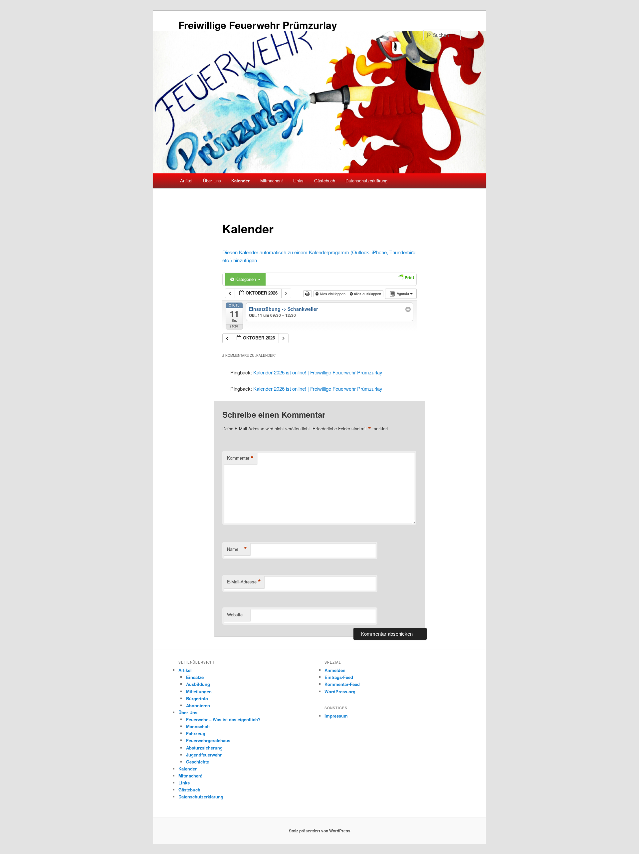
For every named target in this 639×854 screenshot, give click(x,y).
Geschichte (197, 761)
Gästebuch (324, 180)
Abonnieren (198, 705)
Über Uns (212, 180)
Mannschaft (198, 726)
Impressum (336, 716)
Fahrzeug (195, 733)
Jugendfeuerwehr (204, 754)
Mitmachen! (271, 180)
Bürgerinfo (197, 698)
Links (298, 180)
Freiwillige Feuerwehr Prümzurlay (257, 25)
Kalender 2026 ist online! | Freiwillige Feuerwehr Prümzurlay (317, 388)
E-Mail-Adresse (244, 581)
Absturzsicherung (204, 748)
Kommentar (240, 458)
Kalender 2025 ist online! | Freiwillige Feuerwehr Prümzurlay (317, 372)
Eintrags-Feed (338, 677)
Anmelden (334, 670)
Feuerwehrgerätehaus (208, 740)
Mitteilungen (199, 691)
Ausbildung (198, 684)
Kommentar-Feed (342, 684)
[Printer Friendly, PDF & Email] (406, 276)
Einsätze (195, 677)
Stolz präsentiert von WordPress (319, 831)
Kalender (240, 180)
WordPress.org (339, 691)
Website (235, 614)
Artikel (186, 180)
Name (237, 549)
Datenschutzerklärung (366, 180)
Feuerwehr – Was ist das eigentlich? (223, 719)
